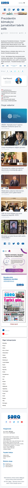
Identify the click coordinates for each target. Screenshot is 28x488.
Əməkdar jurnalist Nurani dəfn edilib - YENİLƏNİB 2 (13, 237)
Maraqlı (4, 405)
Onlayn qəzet (14, 324)
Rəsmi (4, 364)
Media (4, 372)
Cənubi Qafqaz (6, 362)
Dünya (4, 345)
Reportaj (4, 369)
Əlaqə (4, 458)
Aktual (4, 384)
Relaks (4, 381)
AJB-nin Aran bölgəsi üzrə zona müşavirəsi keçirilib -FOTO (11, 214)
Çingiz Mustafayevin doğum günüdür (13, 147)
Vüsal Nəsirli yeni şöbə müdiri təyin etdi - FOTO (8, 97)
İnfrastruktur (5, 352)
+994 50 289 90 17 (9, 466)
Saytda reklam (6, 455)
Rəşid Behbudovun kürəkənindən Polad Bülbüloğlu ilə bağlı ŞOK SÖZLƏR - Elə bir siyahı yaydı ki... (8, 92)
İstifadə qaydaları (6, 456)
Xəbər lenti (7, 330)
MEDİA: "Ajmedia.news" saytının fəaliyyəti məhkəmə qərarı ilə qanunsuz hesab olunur (11, 126)
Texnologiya (5, 391)
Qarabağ (4, 357)
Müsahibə (5, 343)
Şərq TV (6, 334)
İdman (4, 348)
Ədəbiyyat (5, 386)
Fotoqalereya (5, 374)
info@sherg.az (8, 463)
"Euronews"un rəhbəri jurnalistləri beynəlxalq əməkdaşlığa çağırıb (12, 169)
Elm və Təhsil (6, 350)
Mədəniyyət (5, 360)
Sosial (4, 393)
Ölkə (4, 400)
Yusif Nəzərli (7, 78)
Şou (3, 379)
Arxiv (4, 376)
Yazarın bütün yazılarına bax (8, 82)
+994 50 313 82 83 (9, 465)
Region (4, 398)
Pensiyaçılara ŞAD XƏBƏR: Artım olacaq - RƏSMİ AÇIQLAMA (9, 100)
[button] (21, 3)
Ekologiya (5, 403)
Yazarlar (4, 367)
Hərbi (4, 396)
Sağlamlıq (5, 388)
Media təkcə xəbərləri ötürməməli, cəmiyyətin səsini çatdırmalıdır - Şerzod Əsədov (12, 192)
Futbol (4, 355)
